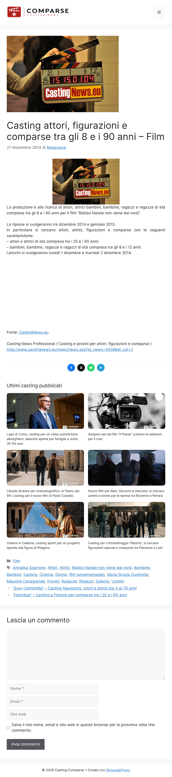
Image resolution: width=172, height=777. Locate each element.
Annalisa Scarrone (29, 567)
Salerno (102, 581)
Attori (52, 567)
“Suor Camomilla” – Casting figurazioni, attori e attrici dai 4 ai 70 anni (75, 588)
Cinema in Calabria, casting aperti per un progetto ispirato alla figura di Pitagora (43, 545)
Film (16, 561)
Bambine (142, 567)
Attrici (65, 567)
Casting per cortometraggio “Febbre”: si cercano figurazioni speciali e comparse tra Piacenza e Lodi (125, 545)
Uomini (118, 581)
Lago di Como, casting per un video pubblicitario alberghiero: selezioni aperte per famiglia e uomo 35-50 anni (42, 438)
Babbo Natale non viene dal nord (102, 567)
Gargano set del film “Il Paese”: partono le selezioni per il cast (125, 436)
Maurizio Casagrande (26, 581)
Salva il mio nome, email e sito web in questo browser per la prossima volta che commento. (83, 727)
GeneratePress (118, 770)
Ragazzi (86, 581)
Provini (53, 581)
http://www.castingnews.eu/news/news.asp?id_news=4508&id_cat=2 (70, 349)
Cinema (46, 574)
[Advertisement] (86, 292)
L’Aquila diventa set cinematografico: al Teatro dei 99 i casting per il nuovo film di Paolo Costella (43, 493)
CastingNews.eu (34, 332)
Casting (30, 574)
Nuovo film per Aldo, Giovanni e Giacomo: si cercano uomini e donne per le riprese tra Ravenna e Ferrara (126, 493)
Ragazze (69, 581)
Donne (61, 574)
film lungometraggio (87, 574)
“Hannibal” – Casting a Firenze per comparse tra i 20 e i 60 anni (70, 595)
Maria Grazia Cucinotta (127, 574)
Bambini (14, 574)
